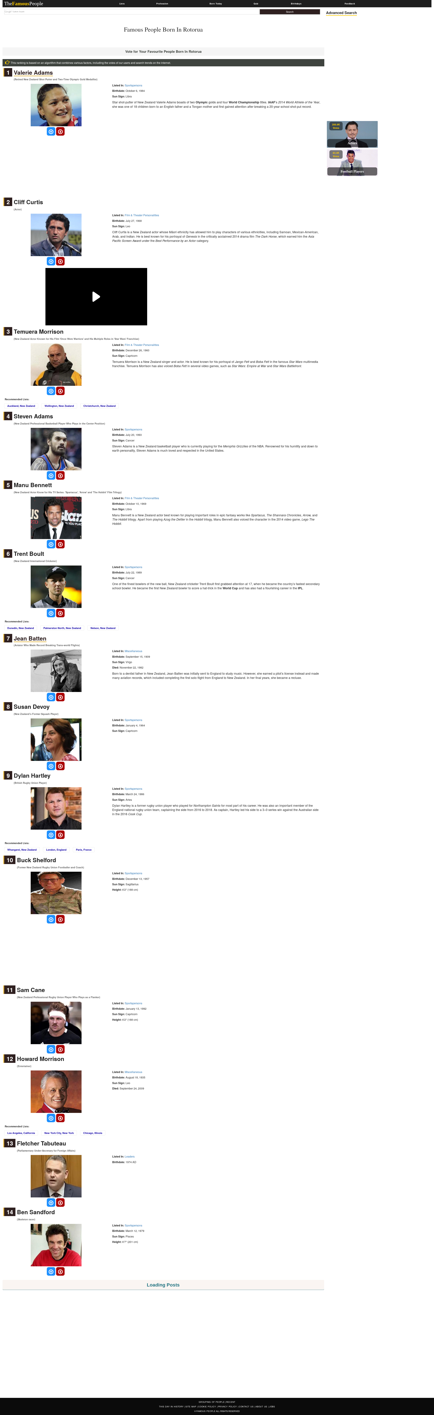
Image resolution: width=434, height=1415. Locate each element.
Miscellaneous (133, 651)
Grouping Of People (212, 1401)
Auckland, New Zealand (21, 406)
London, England (56, 850)
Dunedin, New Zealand (20, 628)
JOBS (272, 1406)
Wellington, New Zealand (59, 406)
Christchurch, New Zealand (99, 406)
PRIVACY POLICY (228, 1406)
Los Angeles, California (21, 1133)
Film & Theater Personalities (142, 215)
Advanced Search (341, 12)
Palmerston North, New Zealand (62, 628)
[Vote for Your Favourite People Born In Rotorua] (51, 131)
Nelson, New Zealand (103, 628)
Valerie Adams (33, 72)
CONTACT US (246, 1406)
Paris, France (84, 850)
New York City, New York (59, 1133)
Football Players (352, 171)
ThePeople (23, 3)
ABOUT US (261, 1406)
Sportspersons (133, 85)
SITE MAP (191, 1406)
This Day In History (171, 1406)
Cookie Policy (207, 1406)
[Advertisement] (163, 163)
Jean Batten (30, 638)
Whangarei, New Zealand (22, 850)
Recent (230, 1401)
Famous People (205, 1411)
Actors (352, 143)
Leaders (130, 1156)
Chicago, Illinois (92, 1133)
